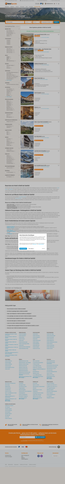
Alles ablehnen (31, 248)
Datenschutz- (34, 244)
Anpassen (43, 248)
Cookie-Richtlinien (41, 244)
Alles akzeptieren (23, 248)
